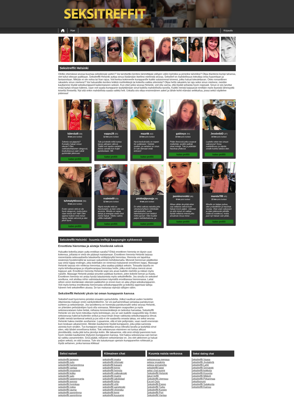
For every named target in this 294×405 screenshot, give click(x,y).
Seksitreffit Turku (156, 387)
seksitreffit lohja (111, 381)
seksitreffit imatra (112, 359)
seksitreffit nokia (67, 387)
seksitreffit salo (66, 376)
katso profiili (74, 159)
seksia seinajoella (157, 365)
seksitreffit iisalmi (112, 376)
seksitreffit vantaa (67, 367)
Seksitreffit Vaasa (200, 359)
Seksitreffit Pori (155, 392)
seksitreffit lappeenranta (71, 378)
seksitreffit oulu (66, 362)
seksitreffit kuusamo (113, 395)
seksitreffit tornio (111, 367)
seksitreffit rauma (67, 389)
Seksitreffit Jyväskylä (202, 362)
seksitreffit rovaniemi (69, 370)
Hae (72, 30)
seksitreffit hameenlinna (71, 365)
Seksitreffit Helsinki (157, 373)
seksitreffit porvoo (67, 381)
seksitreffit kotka (66, 373)
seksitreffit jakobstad (114, 378)
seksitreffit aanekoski (114, 387)
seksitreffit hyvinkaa (68, 384)
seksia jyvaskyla (156, 362)
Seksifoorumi (198, 381)
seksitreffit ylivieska (113, 389)
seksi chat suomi (156, 370)
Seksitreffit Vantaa (157, 395)
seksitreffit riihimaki (113, 362)
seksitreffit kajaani (112, 365)
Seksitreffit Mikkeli (201, 376)
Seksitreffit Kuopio (157, 389)
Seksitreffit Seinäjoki (202, 367)
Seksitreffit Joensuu (157, 378)
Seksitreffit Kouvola (201, 373)
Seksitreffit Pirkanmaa (203, 378)
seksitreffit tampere (68, 359)
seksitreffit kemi (111, 392)
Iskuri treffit (153, 376)
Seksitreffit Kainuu (201, 387)
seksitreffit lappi (155, 367)
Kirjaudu (228, 30)
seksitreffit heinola (112, 370)
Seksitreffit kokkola (201, 370)
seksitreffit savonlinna (70, 392)
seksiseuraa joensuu (158, 359)
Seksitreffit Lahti (200, 365)
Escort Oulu (153, 381)
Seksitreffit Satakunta (202, 384)
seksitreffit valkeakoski (115, 373)
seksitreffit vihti (111, 384)
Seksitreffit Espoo (156, 384)
